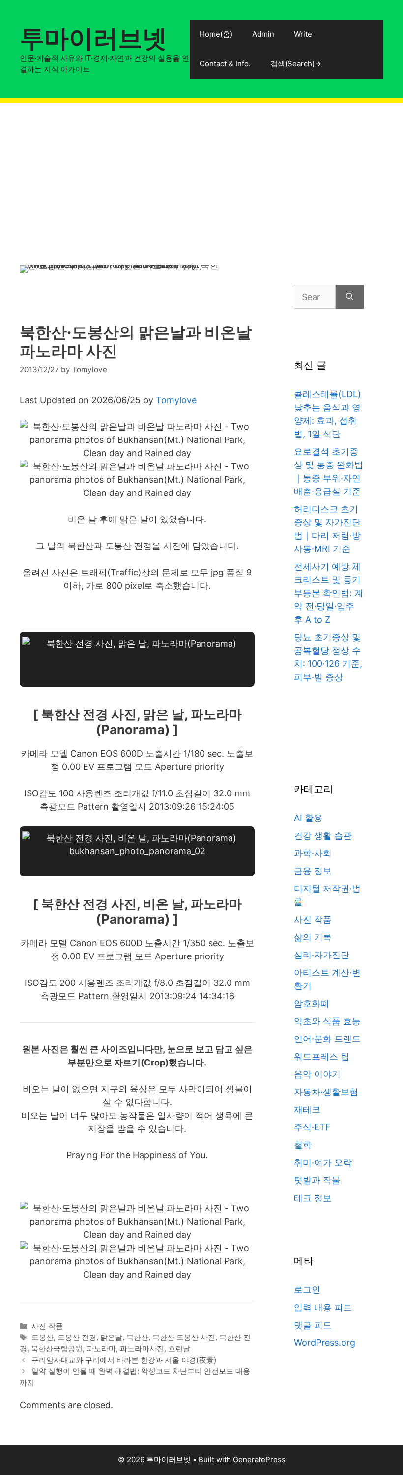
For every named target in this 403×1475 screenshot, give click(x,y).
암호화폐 (311, 1003)
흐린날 (179, 1348)
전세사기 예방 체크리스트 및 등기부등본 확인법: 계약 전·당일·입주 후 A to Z (328, 593)
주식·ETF (312, 1127)
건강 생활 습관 (323, 835)
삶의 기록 (313, 937)
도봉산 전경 (77, 1337)
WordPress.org (324, 1343)
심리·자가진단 (321, 955)
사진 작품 (47, 1326)
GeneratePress (259, 1459)
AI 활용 (308, 818)
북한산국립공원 (57, 1348)
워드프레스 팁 (321, 1056)
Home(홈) (216, 34)
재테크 (307, 1109)
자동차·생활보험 (326, 1092)
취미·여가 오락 (323, 1162)
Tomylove (176, 400)
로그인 (307, 1289)
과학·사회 (313, 853)
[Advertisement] (201, 172)
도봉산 (42, 1337)
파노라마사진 (142, 1348)
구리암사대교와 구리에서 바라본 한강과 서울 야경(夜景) (124, 1360)
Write (303, 34)
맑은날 (111, 1337)
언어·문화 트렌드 (327, 1039)
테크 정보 (313, 1198)
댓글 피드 (313, 1325)
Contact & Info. (225, 63)
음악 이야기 (317, 1074)
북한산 (137, 1337)
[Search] (350, 297)
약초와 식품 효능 (327, 1021)
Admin (263, 34)
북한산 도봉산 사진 (183, 1337)
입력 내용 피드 (323, 1307)
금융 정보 (313, 871)
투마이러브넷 (93, 38)
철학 (303, 1145)
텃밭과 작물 (317, 1180)
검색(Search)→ (295, 63)
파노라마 (101, 1348)
